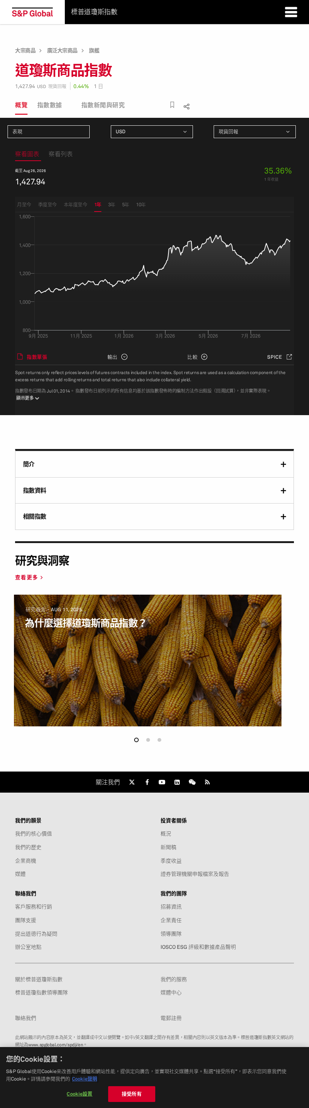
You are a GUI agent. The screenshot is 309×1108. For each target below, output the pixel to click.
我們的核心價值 (33, 834)
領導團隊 (171, 934)
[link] (132, 782)
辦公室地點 (28, 947)
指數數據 (49, 105)
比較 (192, 357)
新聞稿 (168, 847)
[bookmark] (172, 105)
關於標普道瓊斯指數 (39, 979)
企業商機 (25, 861)
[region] (154, 1077)
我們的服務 (174, 979)
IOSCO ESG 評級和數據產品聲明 (198, 947)
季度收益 (171, 861)
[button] (136, 740)
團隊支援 (25, 920)
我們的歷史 (28, 847)
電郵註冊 (171, 1018)
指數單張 (37, 357)
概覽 (21, 105)
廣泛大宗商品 (62, 50)
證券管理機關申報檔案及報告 (195, 874)
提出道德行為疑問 (36, 934)
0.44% (81, 86)
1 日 (98, 86)
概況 (166, 834)
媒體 (20, 874)
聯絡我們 (25, 1018)
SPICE (274, 357)
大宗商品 (25, 50)
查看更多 (26, 577)
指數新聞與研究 (103, 105)
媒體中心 (171, 992)
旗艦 (94, 50)
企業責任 (171, 920)
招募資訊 (171, 907)
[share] (186, 105)
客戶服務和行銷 (33, 907)
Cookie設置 (79, 1094)
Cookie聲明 (84, 1079)
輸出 (112, 357)
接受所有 (132, 1094)
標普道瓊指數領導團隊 (41, 992)
